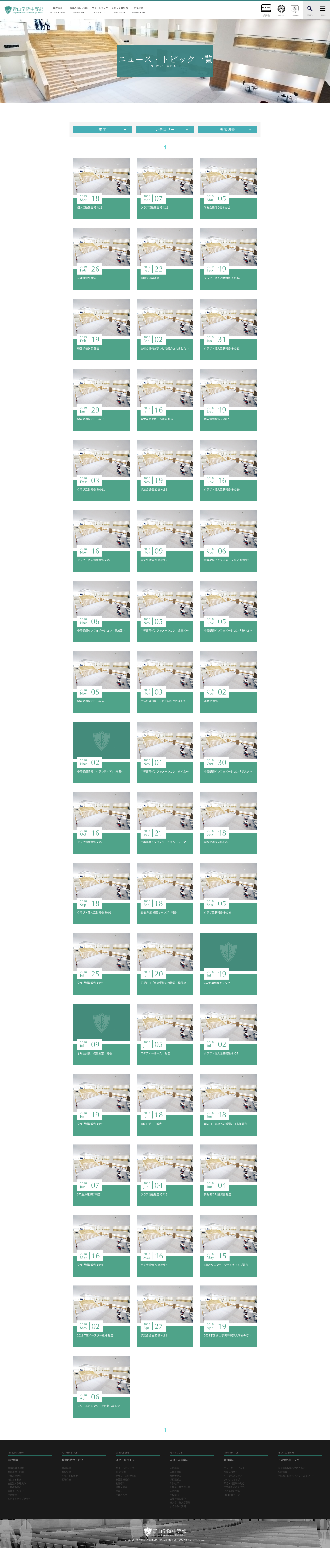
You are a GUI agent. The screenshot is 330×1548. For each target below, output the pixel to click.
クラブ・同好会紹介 (126, 1475)
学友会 (119, 1491)
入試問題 (174, 1491)
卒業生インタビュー (18, 1491)
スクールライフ (100, 9)
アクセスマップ (232, 1479)
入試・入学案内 (120, 9)
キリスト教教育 (70, 1475)
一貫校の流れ (14, 1487)
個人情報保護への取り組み (291, 1468)
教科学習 (66, 1472)
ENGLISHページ (232, 1495)
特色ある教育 (14, 1479)
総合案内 (138, 9)
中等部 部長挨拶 (16, 1468)
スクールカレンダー (126, 1468)
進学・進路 (121, 1487)
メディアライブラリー (19, 1498)
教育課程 (66, 1468)
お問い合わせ (231, 1472)
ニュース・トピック (234, 1468)
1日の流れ (121, 1472)
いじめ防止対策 (232, 1491)
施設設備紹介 (122, 1479)
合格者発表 (175, 1475)
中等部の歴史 (14, 1475)
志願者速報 (175, 1472)
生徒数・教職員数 (17, 1483)
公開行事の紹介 (178, 1498)
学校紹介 (57, 9)
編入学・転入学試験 (180, 1502)
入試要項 (174, 1468)
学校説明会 (175, 1479)
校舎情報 (12, 1495)
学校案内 (174, 1495)
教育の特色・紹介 (79, 9)
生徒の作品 (121, 1495)
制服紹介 (120, 1483)
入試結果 (174, 1483)
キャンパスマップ (233, 1475)
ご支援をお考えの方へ (235, 1487)
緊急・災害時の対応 (234, 1483)
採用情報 (282, 1472)
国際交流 (66, 1479)
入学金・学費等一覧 (180, 1487)
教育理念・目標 (16, 1472)
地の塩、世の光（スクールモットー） (297, 1475)
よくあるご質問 (178, 1506)
